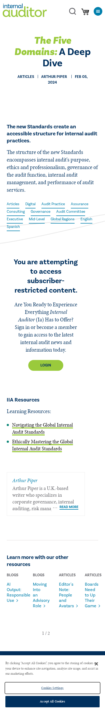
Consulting (16, 211)
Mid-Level (37, 219)
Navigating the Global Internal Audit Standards (42, 428)
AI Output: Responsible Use (13, 592)
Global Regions (63, 219)
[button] (43, 633)
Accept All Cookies (52, 701)
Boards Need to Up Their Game (91, 595)
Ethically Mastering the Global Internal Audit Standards (42, 445)
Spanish (13, 226)
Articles (13, 204)
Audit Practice (53, 204)
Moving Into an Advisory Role (39, 595)
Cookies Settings (52, 687)
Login (45, 365)
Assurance (79, 204)
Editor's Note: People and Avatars (65, 595)
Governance (40, 211)
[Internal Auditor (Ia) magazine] (25, 11)
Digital (30, 204)
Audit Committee (70, 211)
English (86, 219)
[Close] (96, 664)
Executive (15, 219)
